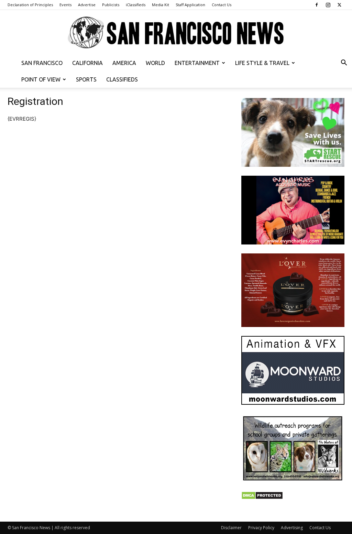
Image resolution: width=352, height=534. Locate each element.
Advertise (87, 4)
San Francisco (42, 63)
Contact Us (221, 4)
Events (65, 4)
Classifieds (122, 79)
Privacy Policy (261, 528)
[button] (344, 63)
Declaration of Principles (30, 4)
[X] (339, 5)
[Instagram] (328, 5)
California (87, 63)
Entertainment (197, 63)
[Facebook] (316, 5)
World (155, 63)
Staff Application (190, 4)
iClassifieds (135, 4)
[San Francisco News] (176, 33)
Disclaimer (231, 528)
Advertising (292, 528)
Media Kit (160, 4)
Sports (86, 79)
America (124, 63)
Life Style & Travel (262, 63)
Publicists (110, 4)
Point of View (40, 79)
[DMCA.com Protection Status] (262, 497)
